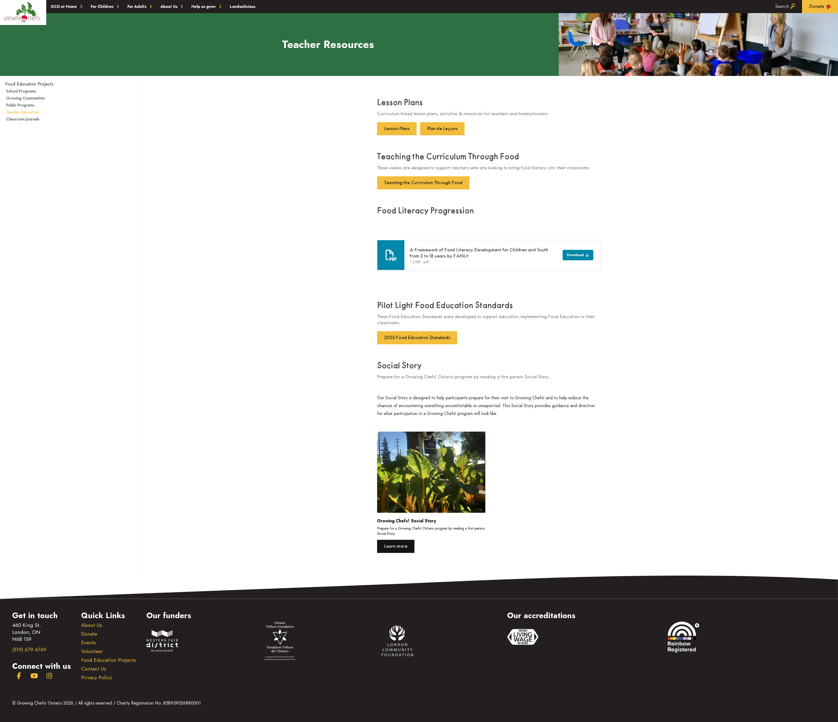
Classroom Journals (22, 119)
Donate (89, 634)
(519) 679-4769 (29, 649)
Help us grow (203, 6)
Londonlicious (242, 6)
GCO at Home (64, 6)
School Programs (21, 91)
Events (88, 642)
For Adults (136, 6)
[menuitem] (19, 676)
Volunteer (92, 651)
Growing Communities (25, 98)
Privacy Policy (96, 677)
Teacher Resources (22, 112)
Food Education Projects (29, 84)
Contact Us (93, 668)
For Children (102, 6)
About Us (168, 6)
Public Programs (20, 105)
